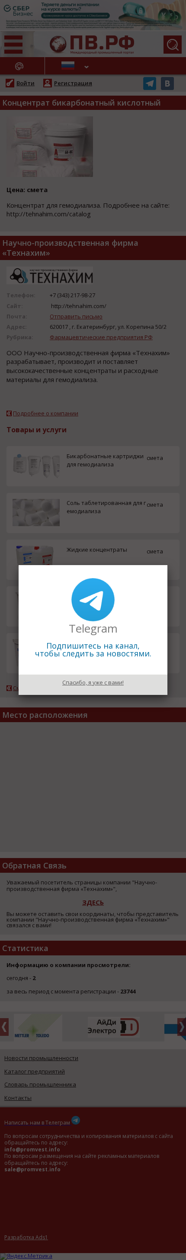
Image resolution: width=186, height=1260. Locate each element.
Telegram (93, 628)
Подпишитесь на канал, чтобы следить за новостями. (93, 649)
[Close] (167, 565)
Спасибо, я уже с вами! (93, 682)
